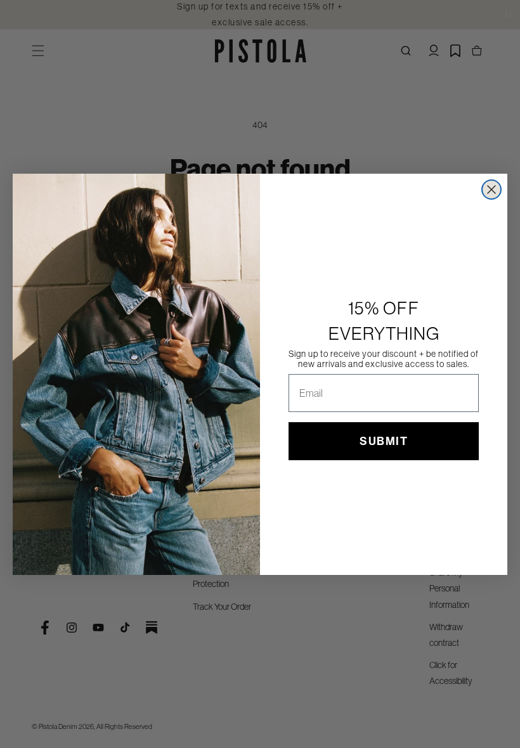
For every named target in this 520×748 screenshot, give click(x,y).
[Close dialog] (491, 189)
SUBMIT (384, 441)
